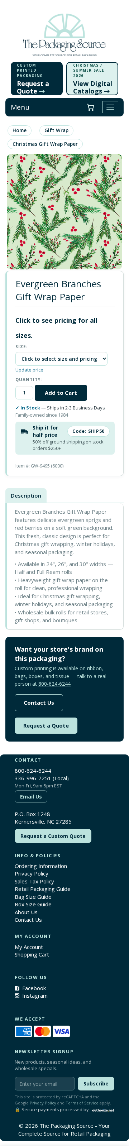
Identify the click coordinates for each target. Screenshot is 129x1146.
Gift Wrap (56, 130)
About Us (26, 912)
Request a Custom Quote (53, 836)
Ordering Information (41, 865)
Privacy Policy (31, 873)
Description (26, 495)
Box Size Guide (33, 904)
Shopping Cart (32, 954)
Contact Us (39, 702)
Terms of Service (82, 1103)
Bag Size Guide (33, 896)
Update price (29, 369)
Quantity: (28, 379)
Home (20, 130)
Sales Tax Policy (34, 881)
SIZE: (21, 346)
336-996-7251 (33, 778)
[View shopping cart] (90, 107)
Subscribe (96, 1083)
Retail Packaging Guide (43, 888)
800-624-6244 (54, 683)
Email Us (31, 796)
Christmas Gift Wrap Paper (45, 144)
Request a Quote (46, 725)
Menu (20, 107)
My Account (29, 946)
